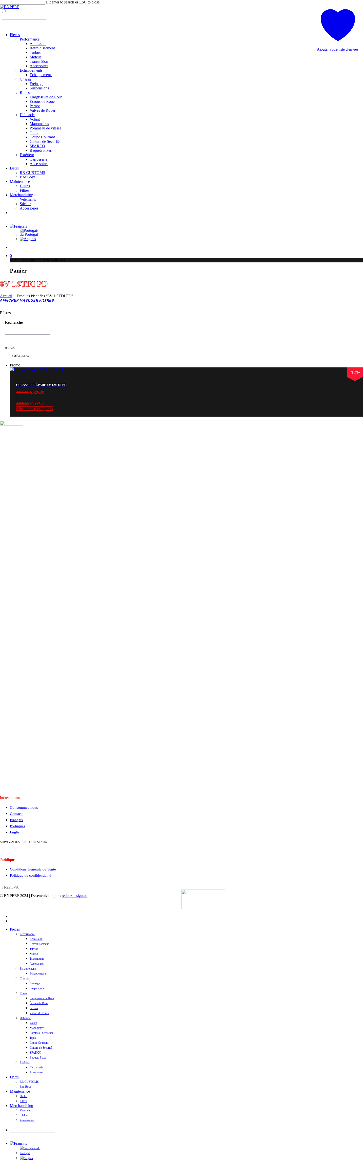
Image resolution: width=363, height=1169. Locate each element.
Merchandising (21, 1106)
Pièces (15, 929)
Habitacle (25, 1018)
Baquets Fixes (38, 1057)
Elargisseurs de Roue (42, 998)
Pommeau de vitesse (41, 1033)
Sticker (24, 1115)
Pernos (34, 1008)
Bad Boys (25, 1086)
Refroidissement (39, 944)
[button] (186, 403)
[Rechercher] (5, 24)
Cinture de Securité (41, 1047)
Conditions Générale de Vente (33, 869)
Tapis (33, 1038)
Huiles (23, 1096)
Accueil (6, 296)
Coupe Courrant (39, 1042)
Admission (36, 939)
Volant (33, 1023)
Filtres (23, 1101)
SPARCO (35, 1052)
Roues (23, 993)
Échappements (28, 968)
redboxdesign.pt (74, 895)
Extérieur (25, 1062)
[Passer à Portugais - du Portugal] (31, 234)
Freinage (35, 983)
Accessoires (37, 963)
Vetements (26, 1110)
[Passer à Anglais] (28, 239)
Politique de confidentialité (30, 875)
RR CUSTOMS (29, 1082)
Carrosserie (36, 1067)
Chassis (24, 978)
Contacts (16, 814)
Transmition (37, 958)
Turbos (34, 949)
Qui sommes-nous (24, 807)
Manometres (37, 1028)
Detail (14, 1077)
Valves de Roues (39, 1013)
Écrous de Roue (39, 1003)
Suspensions (37, 988)
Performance (20, 356)
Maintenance (20, 1091)
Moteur (34, 954)
